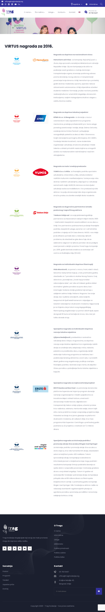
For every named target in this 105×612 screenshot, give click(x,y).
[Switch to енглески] (79, 12)
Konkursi (61, 12)
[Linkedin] (20, 548)
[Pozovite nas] (86, 12)
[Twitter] (15, 548)
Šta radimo (39, 12)
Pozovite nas (93, 11)
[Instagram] (10, 548)
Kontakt (72, 12)
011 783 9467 (93, 13)
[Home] (8, 12)
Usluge (50, 12)
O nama (27, 12)
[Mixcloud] (30, 548)
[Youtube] (25, 548)
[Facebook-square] (5, 548)
